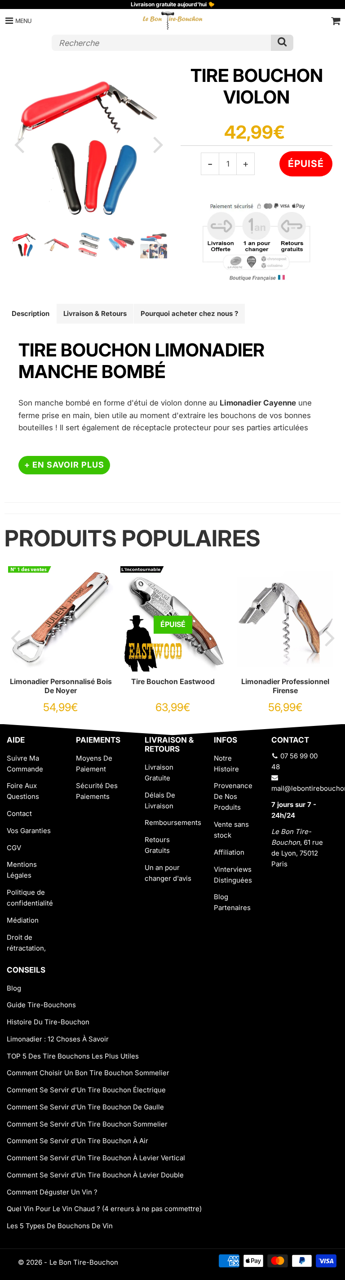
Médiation (23, 920)
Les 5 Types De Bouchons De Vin (60, 1225)
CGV (14, 847)
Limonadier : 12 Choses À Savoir (58, 1039)
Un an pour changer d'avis (168, 873)
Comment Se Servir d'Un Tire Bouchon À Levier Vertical (96, 1158)
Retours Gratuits (157, 845)
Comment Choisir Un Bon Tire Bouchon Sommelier (88, 1072)
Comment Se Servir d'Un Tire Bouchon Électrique (86, 1090)
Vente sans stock (231, 829)
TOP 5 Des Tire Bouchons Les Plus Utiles (73, 1056)
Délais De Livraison (160, 800)
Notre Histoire (226, 763)
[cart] (336, 20)
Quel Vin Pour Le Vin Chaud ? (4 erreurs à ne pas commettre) (104, 1208)
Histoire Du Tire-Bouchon (48, 1022)
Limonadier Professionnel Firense (285, 686)
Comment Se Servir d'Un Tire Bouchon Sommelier (87, 1124)
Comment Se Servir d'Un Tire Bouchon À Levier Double (95, 1175)
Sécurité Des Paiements (97, 791)
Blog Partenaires (232, 902)
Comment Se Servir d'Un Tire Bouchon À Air (77, 1140)
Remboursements (172, 822)
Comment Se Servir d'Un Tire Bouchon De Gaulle (85, 1107)
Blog (14, 988)
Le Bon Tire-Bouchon (83, 1262)
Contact (19, 813)
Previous (19, 144)
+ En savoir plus (64, 464)
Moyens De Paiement (94, 763)
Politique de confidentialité (30, 897)
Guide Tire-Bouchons (41, 1005)
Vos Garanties (29, 830)
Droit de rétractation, (26, 942)
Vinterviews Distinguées (233, 874)
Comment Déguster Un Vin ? (52, 1192)
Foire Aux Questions (23, 791)
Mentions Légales (22, 869)
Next (158, 144)
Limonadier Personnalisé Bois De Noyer (61, 686)
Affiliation (229, 852)
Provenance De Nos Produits (233, 796)
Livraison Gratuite (159, 772)
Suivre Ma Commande (25, 763)
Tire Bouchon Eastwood (173, 681)
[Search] (282, 43)
